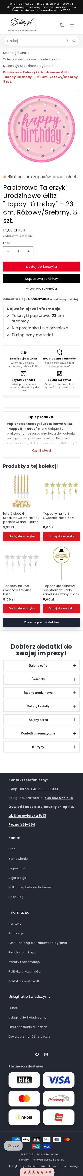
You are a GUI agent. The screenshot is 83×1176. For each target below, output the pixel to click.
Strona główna (14, 53)
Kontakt (15, 923)
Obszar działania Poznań (28, 1027)
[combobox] (41, 41)
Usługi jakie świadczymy (28, 1017)
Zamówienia (18, 859)
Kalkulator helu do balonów (30, 887)
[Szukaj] (74, 40)
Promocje (16, 933)
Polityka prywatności (25, 971)
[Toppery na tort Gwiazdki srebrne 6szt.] (21, 563)
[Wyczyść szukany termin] (67, 40)
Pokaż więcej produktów (41, 622)
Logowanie (17, 868)
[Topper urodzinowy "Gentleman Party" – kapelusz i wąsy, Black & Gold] (61, 563)
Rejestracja (17, 878)
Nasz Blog (16, 897)
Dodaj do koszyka (22, 536)
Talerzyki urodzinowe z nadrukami (30, 59)
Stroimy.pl (38, 1154)
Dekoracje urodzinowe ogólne (26, 66)
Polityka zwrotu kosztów (48, 1159)
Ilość (6, 243)
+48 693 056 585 (58, 798)
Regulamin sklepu (23, 952)
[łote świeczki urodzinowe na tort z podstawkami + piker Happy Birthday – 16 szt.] (21, 491)
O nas (13, 1008)
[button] (72, 24)
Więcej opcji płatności (41, 288)
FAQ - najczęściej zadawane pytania (38, 943)
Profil (13, 849)
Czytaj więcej (41, 450)
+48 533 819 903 (44, 789)
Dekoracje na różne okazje (30, 1036)
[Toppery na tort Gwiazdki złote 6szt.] (61, 491)
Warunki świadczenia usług (59, 1166)
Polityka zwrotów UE (24, 981)
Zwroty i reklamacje (24, 962)
